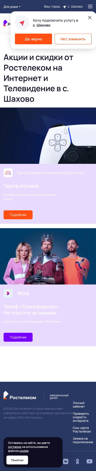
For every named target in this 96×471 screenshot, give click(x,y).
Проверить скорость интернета (81, 417)
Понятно (17, 460)
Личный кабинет (79, 404)
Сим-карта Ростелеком (82, 429)
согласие (14, 447)
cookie (24, 451)
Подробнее (18, 215)
